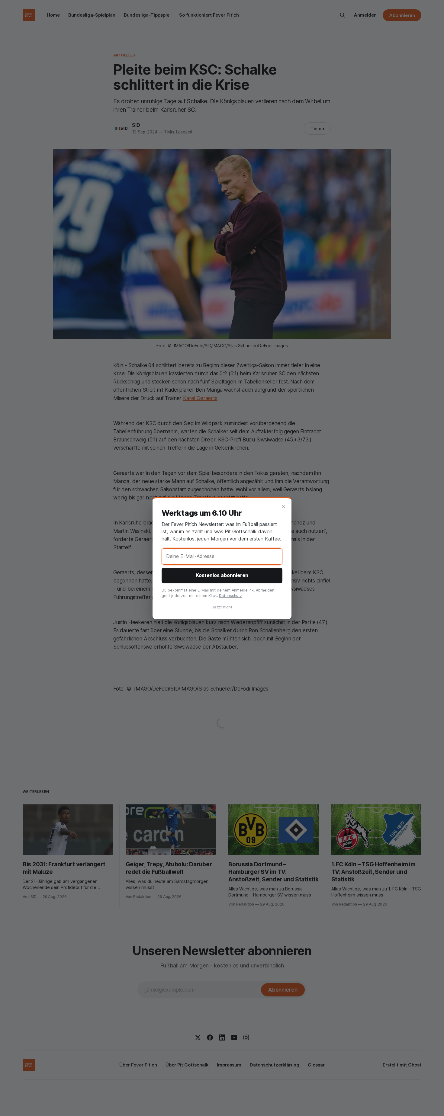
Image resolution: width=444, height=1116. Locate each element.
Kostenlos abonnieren (222, 575)
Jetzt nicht (222, 606)
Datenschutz (230, 595)
